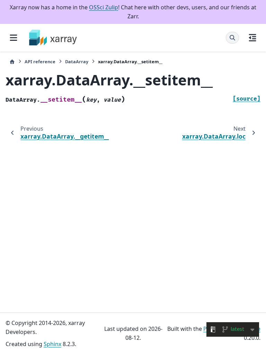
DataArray (76, 61)
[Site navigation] (13, 38)
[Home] (12, 61)
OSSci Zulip (103, 7)
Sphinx (52, 344)
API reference (40, 61)
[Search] (232, 38)
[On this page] (252, 38)
